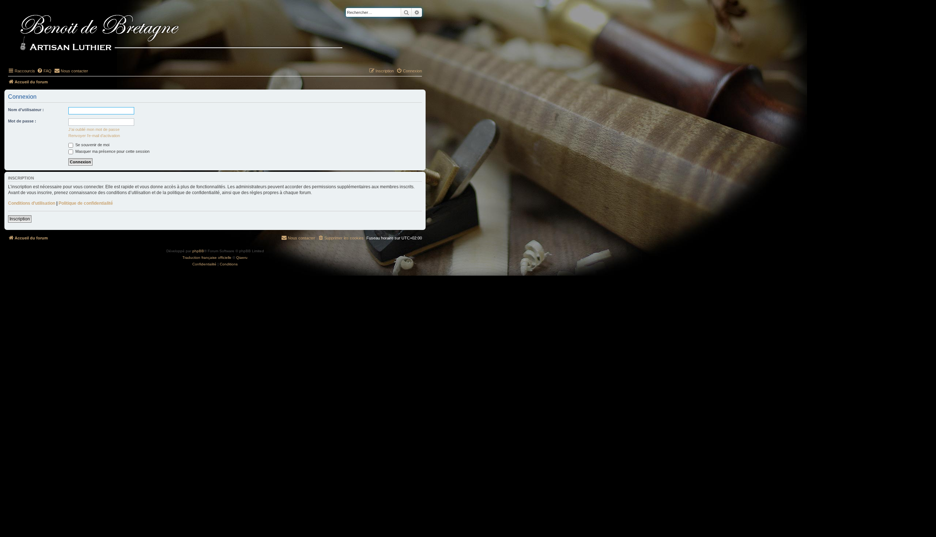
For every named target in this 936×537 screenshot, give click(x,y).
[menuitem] (44, 71)
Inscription (20, 219)
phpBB (198, 251)
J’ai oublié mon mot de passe (94, 129)
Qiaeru (242, 258)
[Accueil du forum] (193, 33)
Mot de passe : (22, 121)
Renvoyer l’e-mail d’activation (94, 135)
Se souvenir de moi (91, 145)
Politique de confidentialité (85, 203)
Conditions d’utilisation (31, 203)
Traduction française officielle (206, 258)
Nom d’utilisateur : (26, 109)
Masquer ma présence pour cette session (112, 151)
